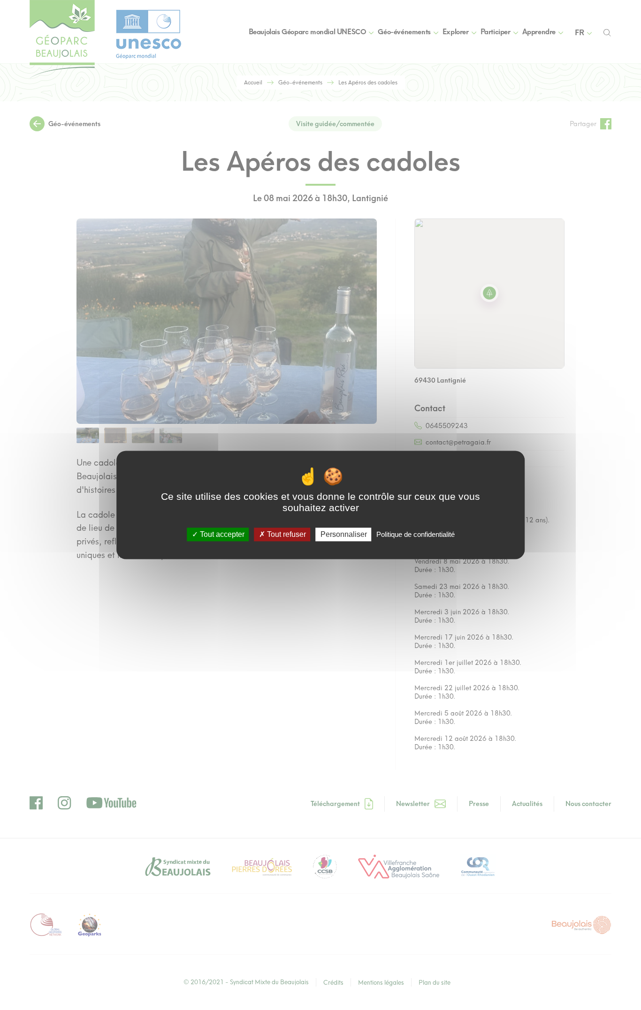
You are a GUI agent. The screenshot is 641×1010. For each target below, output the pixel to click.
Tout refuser (285, 534)
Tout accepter (221, 534)
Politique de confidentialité (415, 534)
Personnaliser (343, 534)
